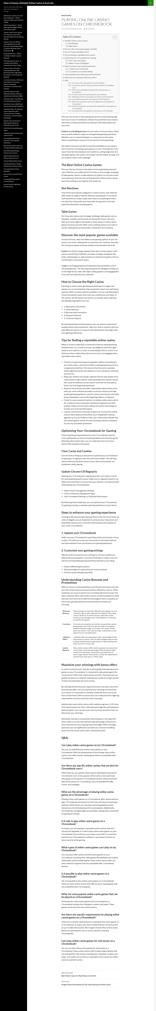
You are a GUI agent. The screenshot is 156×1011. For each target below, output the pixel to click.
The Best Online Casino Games (76, 41)
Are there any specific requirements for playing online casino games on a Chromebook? (94, 107)
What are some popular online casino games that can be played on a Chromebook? (93, 103)
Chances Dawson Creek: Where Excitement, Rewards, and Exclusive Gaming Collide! (13, 94)
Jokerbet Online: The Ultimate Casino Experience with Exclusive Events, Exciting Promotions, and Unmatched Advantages (13, 113)
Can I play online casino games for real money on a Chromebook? (92, 111)
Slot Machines (73, 43)
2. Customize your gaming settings (80, 72)
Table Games (73, 46)
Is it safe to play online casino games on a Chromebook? (89, 94)
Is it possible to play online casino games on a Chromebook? (90, 99)
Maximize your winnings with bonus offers (80, 77)
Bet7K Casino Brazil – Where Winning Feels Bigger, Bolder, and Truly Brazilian (13, 27)
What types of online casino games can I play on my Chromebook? (92, 97)
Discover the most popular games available (80, 49)
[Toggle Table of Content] (114, 37)
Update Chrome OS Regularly (78, 63)
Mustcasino (66, 15)
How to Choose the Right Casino (76, 52)
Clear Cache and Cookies (77, 61)
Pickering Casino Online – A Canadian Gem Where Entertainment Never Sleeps (12, 63)
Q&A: (66, 80)
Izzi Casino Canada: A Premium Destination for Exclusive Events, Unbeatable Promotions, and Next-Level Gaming (13, 84)
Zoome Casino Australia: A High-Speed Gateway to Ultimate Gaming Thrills (12, 123)
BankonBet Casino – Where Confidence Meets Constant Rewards (12, 56)
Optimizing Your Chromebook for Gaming (80, 58)
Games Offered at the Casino (13, 161)
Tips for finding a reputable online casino (79, 55)
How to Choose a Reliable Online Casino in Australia (29, 3)
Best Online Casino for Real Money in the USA (78, 974)
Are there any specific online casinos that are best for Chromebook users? (93, 86)
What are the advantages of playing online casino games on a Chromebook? (91, 91)
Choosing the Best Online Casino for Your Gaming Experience (12, 140)
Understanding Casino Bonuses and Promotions (82, 74)
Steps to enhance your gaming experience (80, 66)
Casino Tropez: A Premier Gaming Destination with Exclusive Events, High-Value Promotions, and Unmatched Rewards (13, 72)
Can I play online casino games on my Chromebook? (88, 83)
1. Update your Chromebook (78, 69)
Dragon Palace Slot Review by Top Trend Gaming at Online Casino (86, 983)
